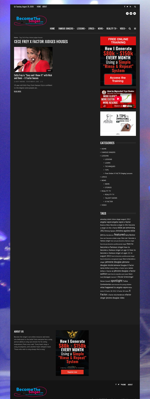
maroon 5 (114, 277)
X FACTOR (109, 201)
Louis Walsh (129, 274)
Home (16, 37)
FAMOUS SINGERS (66, 28)
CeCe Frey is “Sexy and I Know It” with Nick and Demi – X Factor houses (33, 76)
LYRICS (91, 28)
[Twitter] (127, 6)
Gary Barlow (130, 235)
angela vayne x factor (121, 222)
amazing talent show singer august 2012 (115, 219)
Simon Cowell (105, 281)
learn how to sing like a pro (116, 274)
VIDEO (122, 28)
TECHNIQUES (110, 166)
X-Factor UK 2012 (110, 291)
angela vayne (106, 222)
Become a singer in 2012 (119, 225)
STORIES (108, 187)
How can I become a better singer (110, 238)
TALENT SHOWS (111, 198)
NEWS (100, 28)
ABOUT (44, 6)
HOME (39, 6)
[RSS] (130, 6)
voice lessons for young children (121, 284)
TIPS (107, 170)
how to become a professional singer (123, 256)
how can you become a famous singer (122, 241)
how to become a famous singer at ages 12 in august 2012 (118, 253)
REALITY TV (111, 28)
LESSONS (81, 28)
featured (119, 234)
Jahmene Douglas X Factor (123, 265)
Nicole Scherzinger (125, 277)
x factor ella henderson (116, 295)
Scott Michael (20, 81)
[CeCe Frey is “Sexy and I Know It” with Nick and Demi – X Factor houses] (33, 59)
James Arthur (105, 268)
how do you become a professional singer (113, 244)
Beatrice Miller (105, 225)
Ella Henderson (108, 235)
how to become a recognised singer (111, 259)
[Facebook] (124, 6)
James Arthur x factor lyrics (119, 268)
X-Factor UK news (123, 291)
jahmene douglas (113, 261)
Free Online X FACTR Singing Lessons (118, 173)
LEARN (107, 163)
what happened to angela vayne (114, 287)
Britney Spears (110, 231)
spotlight (116, 281)
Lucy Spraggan (105, 277)
